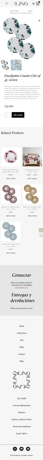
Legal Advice (21, 433)
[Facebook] (21, 449)
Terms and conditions (22, 426)
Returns (21, 412)
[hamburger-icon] (6, 3)
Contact (21, 354)
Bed (21, 340)
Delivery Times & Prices (22, 419)
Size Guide (21, 398)
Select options (32, 178)
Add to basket (18, 115)
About (21, 326)
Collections (21, 333)
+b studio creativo (27, 455)
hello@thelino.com (21, 288)
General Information (21, 405)
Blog (21, 361)
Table (21, 347)
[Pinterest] (28, 449)
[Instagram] (15, 449)
